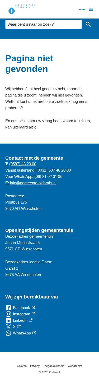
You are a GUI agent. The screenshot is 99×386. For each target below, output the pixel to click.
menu (82, 9)
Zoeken (88, 24)
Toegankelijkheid (53, 365)
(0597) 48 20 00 (22, 164)
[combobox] (43, 24)
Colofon (22, 365)
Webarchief (75, 365)
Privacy (35, 365)
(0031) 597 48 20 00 (53, 170)
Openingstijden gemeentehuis (39, 230)
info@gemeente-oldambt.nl (33, 183)
